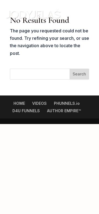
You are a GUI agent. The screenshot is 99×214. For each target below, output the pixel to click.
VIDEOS (39, 103)
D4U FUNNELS (26, 110)
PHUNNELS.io (67, 103)
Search (79, 74)
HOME (19, 103)
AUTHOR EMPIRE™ (64, 110)
